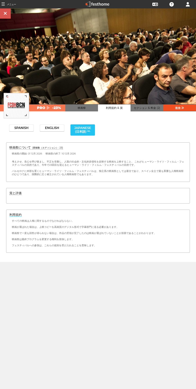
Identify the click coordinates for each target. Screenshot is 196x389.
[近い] (5, 13)
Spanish (21, 128)
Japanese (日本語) (82, 129)
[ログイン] (188, 3)
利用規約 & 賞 (114, 108)
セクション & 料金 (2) (147, 108)
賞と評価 (15, 193)
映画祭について (36, 147)
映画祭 (82, 108)
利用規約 (15, 215)
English (52, 128)
